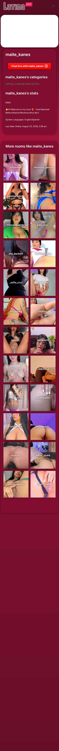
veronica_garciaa (44, 167)
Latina (9, 83)
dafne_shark (43, 455)
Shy (37, 83)
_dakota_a (43, 368)
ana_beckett (16, 253)
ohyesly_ (16, 455)
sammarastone (16, 196)
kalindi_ (15, 340)
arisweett (43, 340)
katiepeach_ (43, 426)
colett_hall (43, 484)
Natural (29, 83)
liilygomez (16, 311)
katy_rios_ (43, 224)
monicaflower (43, 253)
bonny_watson (16, 484)
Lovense (19, 83)
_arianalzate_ (43, 397)
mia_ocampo (16, 397)
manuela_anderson (18, 224)
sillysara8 (16, 167)
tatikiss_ (43, 311)
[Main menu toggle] (53, 6)
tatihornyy (16, 426)
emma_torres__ (43, 196)
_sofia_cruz (16, 282)
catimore (43, 282)
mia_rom (16, 368)
